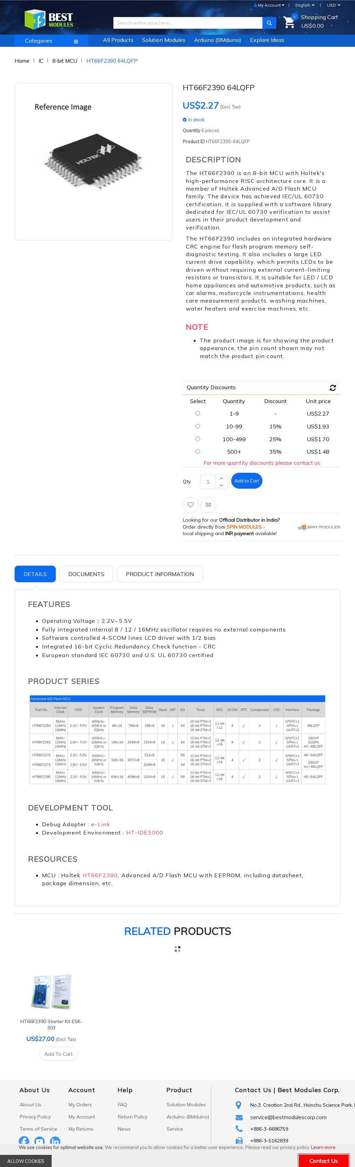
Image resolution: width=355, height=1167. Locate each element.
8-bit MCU (64, 60)
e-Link (100, 824)
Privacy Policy (35, 1117)
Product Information (160, 574)
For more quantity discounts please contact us (262, 462)
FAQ (122, 1104)
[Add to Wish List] (191, 505)
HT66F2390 (100, 875)
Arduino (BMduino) (188, 1117)
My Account (82, 1117)
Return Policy (132, 1117)
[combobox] (192, 23)
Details (35, 574)
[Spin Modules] (319, 527)
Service (175, 1129)
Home (22, 60)
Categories (38, 40)
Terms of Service (38, 1129)
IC (40, 60)
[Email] (208, 505)
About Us (30, 1104)
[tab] (35, 574)
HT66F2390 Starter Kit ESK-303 (51, 1024)
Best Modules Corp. (309, 1090)
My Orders (80, 1104)
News (124, 1129)
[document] (177, 1155)
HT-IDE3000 (144, 832)
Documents (86, 574)
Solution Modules (186, 1104)
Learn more (323, 1147)
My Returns (81, 1129)
